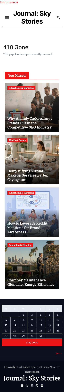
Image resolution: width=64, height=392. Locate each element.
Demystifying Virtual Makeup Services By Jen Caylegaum (27, 175)
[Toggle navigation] (7, 17)
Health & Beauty (17, 140)
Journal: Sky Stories (32, 17)
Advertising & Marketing (21, 87)
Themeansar (32, 371)
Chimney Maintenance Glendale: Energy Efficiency (30, 282)
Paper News (49, 367)
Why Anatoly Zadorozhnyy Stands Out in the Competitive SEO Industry (29, 122)
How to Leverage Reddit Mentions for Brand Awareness (27, 227)
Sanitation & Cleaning (20, 245)
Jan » (59, 353)
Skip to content (9, 2)
